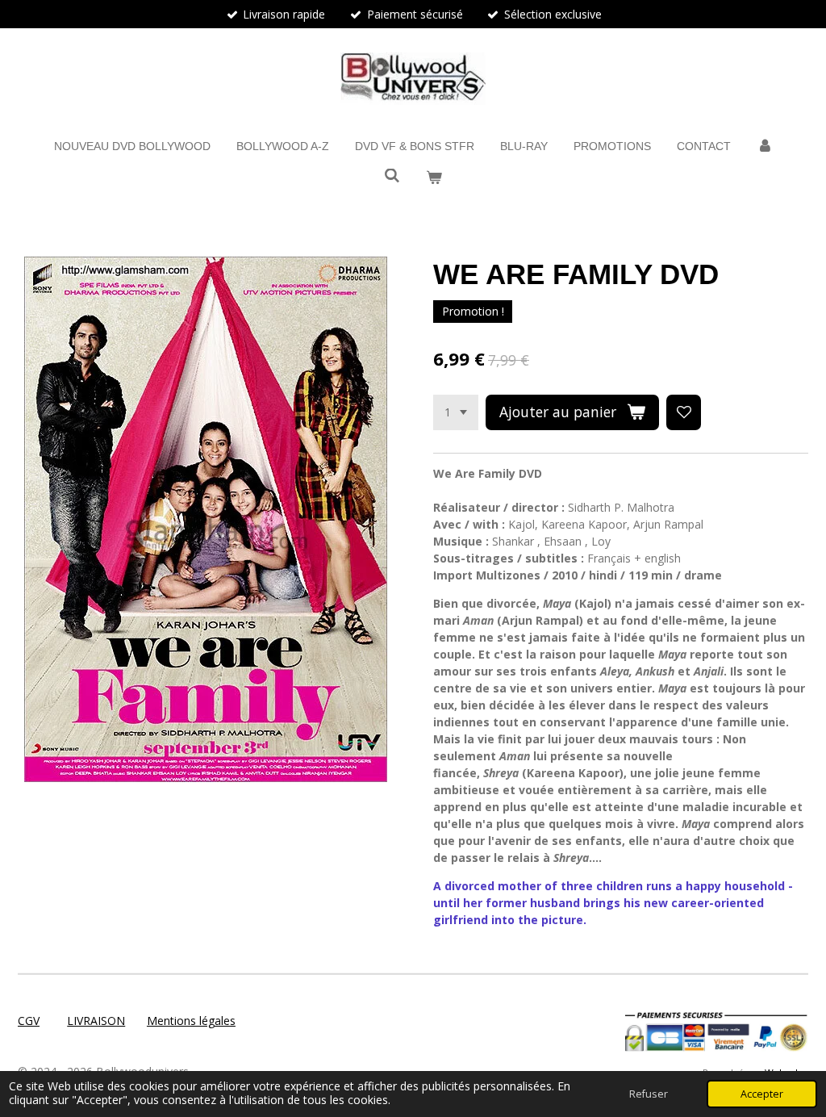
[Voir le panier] (434, 178)
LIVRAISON (96, 1020)
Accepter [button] (761, 1094)
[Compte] (765, 146)
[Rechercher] (392, 176)
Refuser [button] (648, 1094)
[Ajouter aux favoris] (684, 412)
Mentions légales (191, 1020)
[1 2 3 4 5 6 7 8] (455, 412)
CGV (29, 1020)
